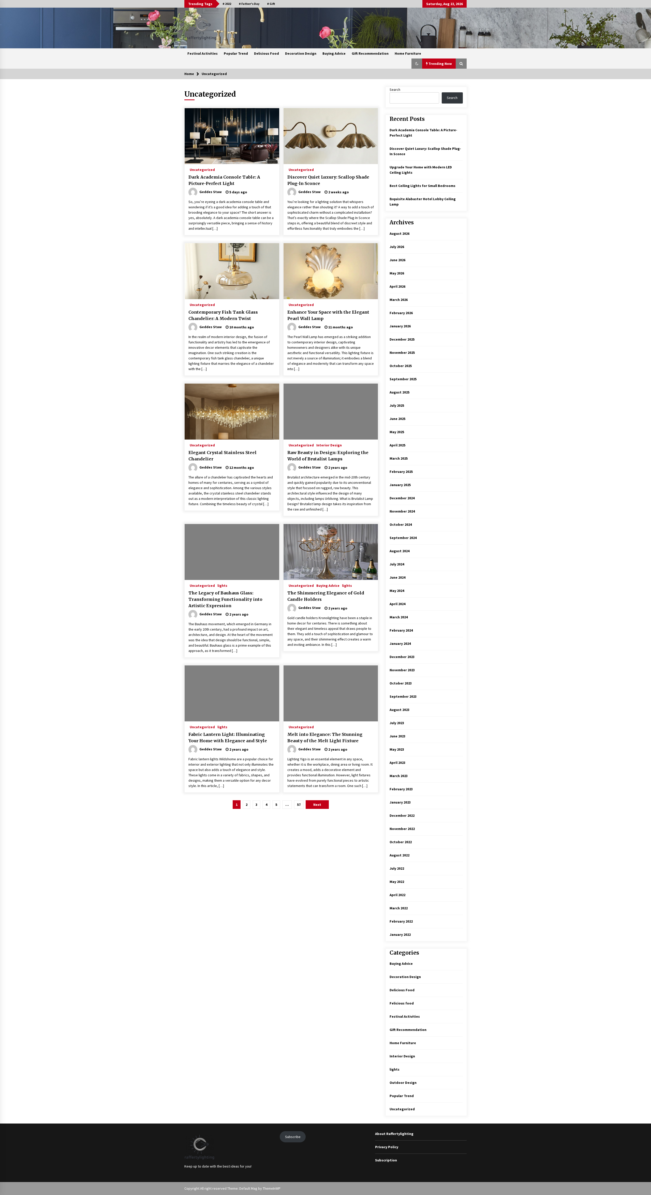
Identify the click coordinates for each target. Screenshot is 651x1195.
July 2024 (397, 564)
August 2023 (399, 709)
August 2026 (399, 233)
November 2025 (402, 352)
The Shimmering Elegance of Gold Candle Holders (325, 596)
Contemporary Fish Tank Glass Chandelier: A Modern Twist (223, 315)
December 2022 (402, 815)
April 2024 (397, 604)
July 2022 (397, 868)
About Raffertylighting (394, 1133)
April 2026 (397, 286)
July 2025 (397, 405)
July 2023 (397, 723)
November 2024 (402, 511)
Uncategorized (202, 169)
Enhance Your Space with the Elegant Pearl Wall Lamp (328, 315)
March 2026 (399, 299)
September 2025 (403, 379)
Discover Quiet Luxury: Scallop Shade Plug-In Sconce (328, 180)
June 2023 (397, 736)
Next (317, 804)
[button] (416, 64)
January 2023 (400, 802)
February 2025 (401, 471)
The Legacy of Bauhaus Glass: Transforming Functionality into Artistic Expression (225, 599)
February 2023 (401, 789)
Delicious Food (266, 53)
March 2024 (399, 617)
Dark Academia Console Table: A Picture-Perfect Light (224, 180)
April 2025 (397, 445)
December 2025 (402, 339)
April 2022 (397, 895)
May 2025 (397, 432)
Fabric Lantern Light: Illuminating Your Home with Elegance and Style (227, 737)
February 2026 (401, 313)
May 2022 (397, 881)
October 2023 (401, 683)
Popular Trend (236, 53)
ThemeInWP (271, 1188)
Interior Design (329, 445)
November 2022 (402, 828)
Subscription (386, 1160)
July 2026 (397, 246)
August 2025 (399, 392)
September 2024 (403, 537)
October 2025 (401, 365)
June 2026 (397, 260)
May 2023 (397, 749)
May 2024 (397, 590)
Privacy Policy (386, 1147)
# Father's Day (249, 4)
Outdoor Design (403, 1082)
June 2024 (397, 577)
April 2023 (397, 762)
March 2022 (399, 908)
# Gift (271, 4)
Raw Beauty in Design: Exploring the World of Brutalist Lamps (327, 455)
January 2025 (400, 485)
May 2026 (397, 273)
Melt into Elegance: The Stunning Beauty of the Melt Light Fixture (324, 737)
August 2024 (399, 551)
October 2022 (401, 842)
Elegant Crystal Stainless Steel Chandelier (222, 455)
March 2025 (399, 458)
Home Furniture (408, 53)
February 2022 (401, 921)
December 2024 (402, 498)
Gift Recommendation (370, 53)
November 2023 (402, 670)
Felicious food (402, 1003)
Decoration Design (300, 53)
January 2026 (400, 326)
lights (222, 585)
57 (299, 804)
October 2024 (401, 524)
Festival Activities (202, 53)
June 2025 (397, 418)
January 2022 (400, 934)
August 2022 (399, 855)
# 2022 (227, 4)
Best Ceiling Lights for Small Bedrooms (422, 185)
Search (395, 89)
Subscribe (293, 1136)
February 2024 (401, 630)
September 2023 (403, 696)
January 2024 (400, 643)
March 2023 (399, 776)
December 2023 (402, 656)
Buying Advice (334, 53)
